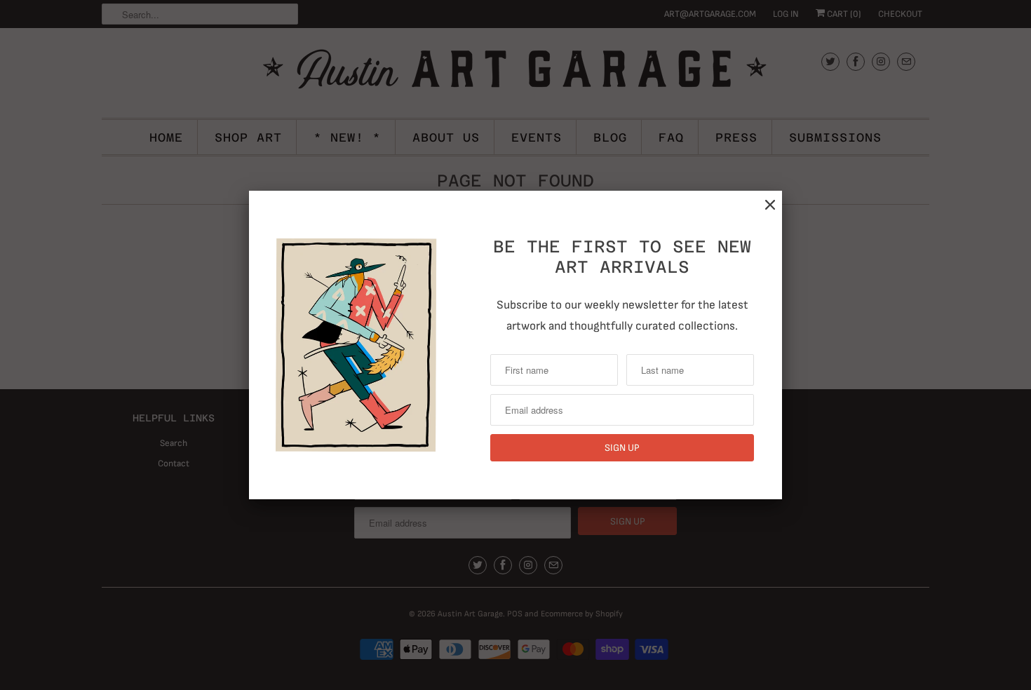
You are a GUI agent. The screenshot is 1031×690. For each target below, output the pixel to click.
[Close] (770, 205)
